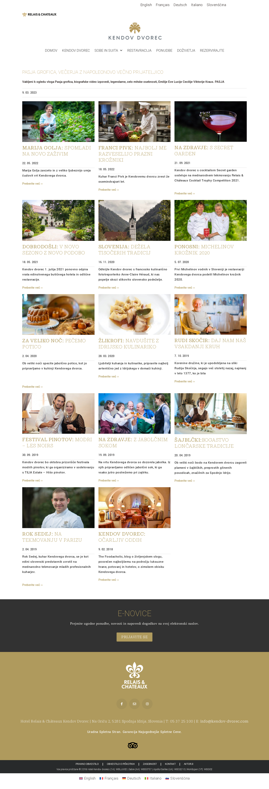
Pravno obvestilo (87, 764)
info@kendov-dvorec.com (224, 721)
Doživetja (186, 50)
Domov (51, 50)
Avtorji (188, 764)
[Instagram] (147, 704)
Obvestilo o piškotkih (121, 764)
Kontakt (170, 764)
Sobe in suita (106, 50)
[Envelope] (134, 704)
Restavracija (139, 50)
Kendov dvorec (76, 50)
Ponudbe (164, 50)
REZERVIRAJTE (212, 50)
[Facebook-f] (121, 704)
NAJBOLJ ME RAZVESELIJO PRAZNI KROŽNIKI (132, 154)
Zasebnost (150, 764)
